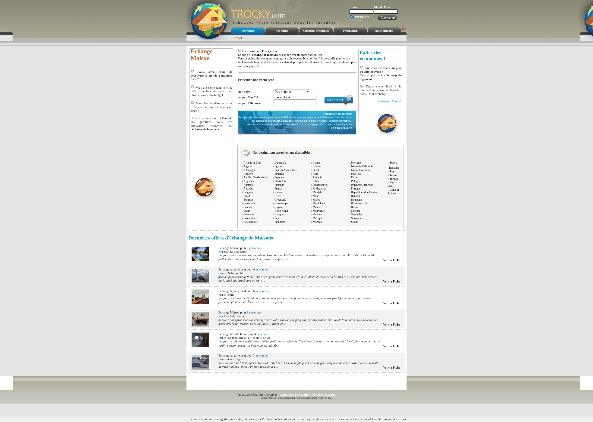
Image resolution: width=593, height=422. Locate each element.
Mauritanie (319, 210)
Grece (277, 196)
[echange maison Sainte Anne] (200, 325)
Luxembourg (320, 184)
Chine (246, 210)
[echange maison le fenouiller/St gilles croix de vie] (200, 347)
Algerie (247, 166)
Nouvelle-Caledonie (362, 166)
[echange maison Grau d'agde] (200, 368)
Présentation (350, 30)
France (278, 188)
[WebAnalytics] (346, 394)
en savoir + (390, 419)
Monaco (317, 221)
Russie (355, 207)
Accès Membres (384, 30)
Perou (354, 177)
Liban (316, 181)
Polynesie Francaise (362, 184)
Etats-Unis (280, 181)
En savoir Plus (387, 101)
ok (404, 419)
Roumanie (356, 199)
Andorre (248, 173)
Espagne (279, 177)
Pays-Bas (356, 173)
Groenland (280, 199)
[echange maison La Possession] (200, 261)
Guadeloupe (281, 203)
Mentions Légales (323, 394)
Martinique (319, 203)
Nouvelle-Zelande (361, 170)
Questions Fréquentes (316, 30)
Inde (276, 218)
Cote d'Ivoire (250, 221)
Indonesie (279, 221)
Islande (317, 166)
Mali (315, 196)
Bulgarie (248, 199)
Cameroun (249, 203)
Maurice (317, 207)
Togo (392, 171)
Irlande (316, 162)
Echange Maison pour (240, 248)
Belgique (248, 192)
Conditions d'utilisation (295, 394)
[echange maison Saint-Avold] (200, 282)
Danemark (280, 162)
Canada (247, 207)
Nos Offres (282, 30)
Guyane (278, 207)
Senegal (355, 210)
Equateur (279, 173)
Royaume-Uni (359, 203)
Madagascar (319, 188)
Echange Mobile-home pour (243, 334)
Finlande (279, 184)
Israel (316, 170)
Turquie (394, 178)
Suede (354, 221)
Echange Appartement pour (243, 269)
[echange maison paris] (200, 304)
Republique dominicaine (364, 192)
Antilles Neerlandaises (255, 177)
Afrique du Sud (252, 162)
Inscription (248, 30)
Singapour (357, 218)
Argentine (248, 181)
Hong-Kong (281, 210)
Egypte (278, 166)
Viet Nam (391, 184)
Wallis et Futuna (393, 191)
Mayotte (317, 214)
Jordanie (317, 177)
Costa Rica (249, 218)
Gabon (278, 192)
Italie (315, 173)
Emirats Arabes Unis (285, 170)
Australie (248, 184)
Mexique (317, 218)
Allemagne (249, 170)
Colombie (248, 214)
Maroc (316, 199)
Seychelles (357, 214)
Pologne (355, 181)
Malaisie (317, 192)
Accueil (237, 38)
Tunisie (394, 175)
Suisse (393, 162)
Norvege (356, 162)
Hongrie (279, 214)
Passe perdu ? (356, 20)
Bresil (246, 196)
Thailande (394, 167)
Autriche (248, 188)
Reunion (355, 196)
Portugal (355, 188)
